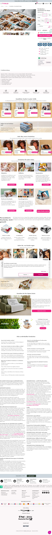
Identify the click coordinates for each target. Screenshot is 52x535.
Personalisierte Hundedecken (14, 415)
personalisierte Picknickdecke (18, 434)
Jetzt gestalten (8, 152)
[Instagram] (43, 492)
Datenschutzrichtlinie (35, 496)
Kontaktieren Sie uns (35, 492)
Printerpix (24, 530)
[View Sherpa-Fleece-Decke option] (38, 129)
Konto (33, 498)
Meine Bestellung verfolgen (35, 494)
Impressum (23, 497)
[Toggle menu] (1, 3)
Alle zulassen (40, 274)
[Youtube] (48, 492)
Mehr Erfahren (42, 328)
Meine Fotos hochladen (44, 35)
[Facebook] (45, 492)
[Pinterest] (46, 492)
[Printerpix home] (5, 4)
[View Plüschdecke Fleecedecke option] (38, 126)
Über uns (23, 495)
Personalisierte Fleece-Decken (33, 405)
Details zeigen (43, 271)
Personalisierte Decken (18, 433)
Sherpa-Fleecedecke (4, 434)
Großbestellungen (4, 495)
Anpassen (25, 274)
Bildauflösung (13, 493)
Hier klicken (48, 62)
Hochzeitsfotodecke (30, 394)
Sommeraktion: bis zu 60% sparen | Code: (26, 1)
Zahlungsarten (3, 492)
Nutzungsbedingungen (28, 530)
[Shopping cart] (50, 4)
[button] (45, 26)
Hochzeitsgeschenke (37, 404)
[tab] (4, 33)
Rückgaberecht (34, 497)
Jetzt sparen (31, 476)
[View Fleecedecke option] (38, 123)
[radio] (40, 15)
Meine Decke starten (43, 211)
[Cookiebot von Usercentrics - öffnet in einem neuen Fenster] (43, 259)
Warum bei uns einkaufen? (24, 493)
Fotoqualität (13, 492)
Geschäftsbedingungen (26, 496)
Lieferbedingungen (4, 493)
